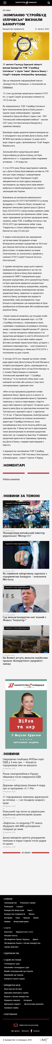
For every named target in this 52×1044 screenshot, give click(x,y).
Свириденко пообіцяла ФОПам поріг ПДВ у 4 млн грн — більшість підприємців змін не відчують (23, 762)
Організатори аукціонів (33, 1004)
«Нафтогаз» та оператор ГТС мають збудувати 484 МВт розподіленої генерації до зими (22, 826)
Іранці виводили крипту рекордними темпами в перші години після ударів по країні (24, 840)
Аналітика (8, 932)
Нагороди (8, 918)
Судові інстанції (12, 960)
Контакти (25, 1031)
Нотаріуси (28, 1000)
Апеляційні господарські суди (16, 967)
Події (18, 918)
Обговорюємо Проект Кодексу (16, 939)
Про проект (15, 1031)
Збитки (31, 914)
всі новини (26, 852)
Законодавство (10, 903)
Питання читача (10, 936)
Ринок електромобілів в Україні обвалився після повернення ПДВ (22, 775)
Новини (8, 899)
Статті (7, 928)
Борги (29, 910)
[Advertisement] (23, 874)
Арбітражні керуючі (12, 1004)
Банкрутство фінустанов (14, 910)
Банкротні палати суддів (14, 979)
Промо (36, 918)
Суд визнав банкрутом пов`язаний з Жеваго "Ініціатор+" (24, 619)
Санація (19, 906)
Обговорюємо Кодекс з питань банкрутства (22, 943)
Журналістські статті (24, 932)
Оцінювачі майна (11, 1008)
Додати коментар (11, 479)
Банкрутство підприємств (17, 503)
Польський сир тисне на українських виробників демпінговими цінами (24, 813)
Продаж (26, 918)
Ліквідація (8, 906)
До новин (7, 10)
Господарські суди (12, 964)
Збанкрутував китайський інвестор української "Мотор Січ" (24, 534)
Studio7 (44, 1040)
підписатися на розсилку (28, 1025)
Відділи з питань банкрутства (16, 996)
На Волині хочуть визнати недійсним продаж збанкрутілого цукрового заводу (25, 660)
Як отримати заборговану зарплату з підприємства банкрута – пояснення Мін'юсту (25, 576)
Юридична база (12, 985)
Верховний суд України (13, 975)
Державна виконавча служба (16, 993)
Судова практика (11, 947)
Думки (35, 939)
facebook (36, 1031)
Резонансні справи (27, 903)
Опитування (10, 1014)
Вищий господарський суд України (18, 971)
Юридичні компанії (12, 1000)
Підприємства (11, 953)
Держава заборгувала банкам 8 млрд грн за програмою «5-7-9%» (24, 787)
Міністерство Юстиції (13, 989)
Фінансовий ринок (21, 922)
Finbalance (8, 87)
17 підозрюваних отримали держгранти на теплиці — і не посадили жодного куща (25, 800)
